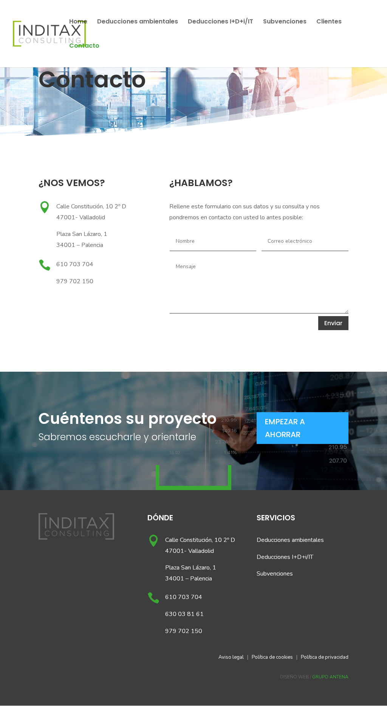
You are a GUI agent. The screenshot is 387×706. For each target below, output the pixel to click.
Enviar (333, 323)
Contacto (84, 46)
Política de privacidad (324, 657)
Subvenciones (285, 22)
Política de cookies (272, 657)
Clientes (329, 22)
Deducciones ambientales (137, 22)
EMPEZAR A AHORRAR (285, 428)
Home (78, 22)
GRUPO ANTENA (330, 677)
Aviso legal (231, 657)
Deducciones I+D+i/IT (220, 22)
